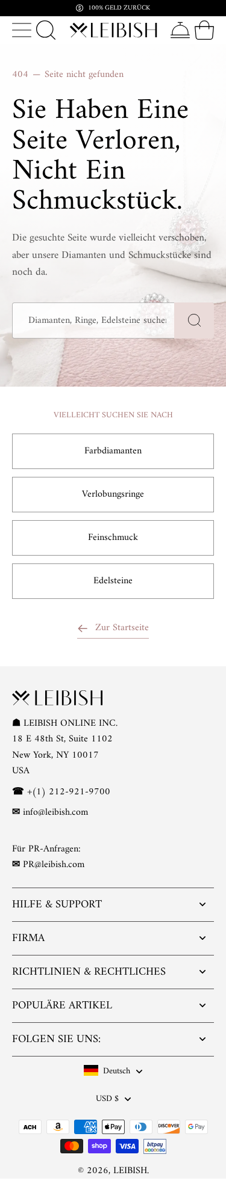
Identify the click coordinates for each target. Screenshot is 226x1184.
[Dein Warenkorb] (204, 30)
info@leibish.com (55, 812)
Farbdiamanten (113, 451)
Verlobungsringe (113, 494)
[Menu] (21, 30)
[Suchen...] (45, 30)
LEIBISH (130, 1170)
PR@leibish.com (53, 864)
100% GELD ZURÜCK (119, 8)
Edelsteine (113, 580)
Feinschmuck (113, 537)
